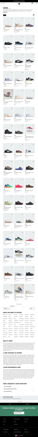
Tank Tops (26, 330)
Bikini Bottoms (4, 320)
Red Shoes (21, 334)
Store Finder (16, 424)
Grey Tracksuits (16, 324)
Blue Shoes (5, 334)
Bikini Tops (5, 322)
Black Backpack (5, 326)
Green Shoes (16, 320)
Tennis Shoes (27, 332)
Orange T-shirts (21, 316)
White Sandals (31, 322)
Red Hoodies (21, 332)
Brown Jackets (10, 316)
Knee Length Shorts (27, 314)
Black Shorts (5, 328)
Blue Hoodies (5, 332)
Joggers (15, 332)
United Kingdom (20, 435)
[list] (17, 15)
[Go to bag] (36, 3)
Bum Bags (10, 318)
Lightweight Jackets (16, 336)
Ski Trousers (27, 322)
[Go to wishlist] (4, 3)
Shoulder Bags (26, 316)
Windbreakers (32, 326)
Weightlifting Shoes (32, 314)
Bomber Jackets (4, 336)
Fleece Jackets (10, 326)
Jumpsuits (16, 334)
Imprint (15, 421)
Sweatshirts (27, 326)
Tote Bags (26, 334)
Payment (25, 421)
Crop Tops (10, 324)
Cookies (25, 429)
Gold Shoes (10, 328)
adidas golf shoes (12, 358)
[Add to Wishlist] (12, 19)
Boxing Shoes (10, 314)
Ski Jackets (27, 320)
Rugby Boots (21, 336)
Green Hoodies (15, 318)
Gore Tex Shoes (15, 314)
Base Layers (5, 314)
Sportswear (21, 320)
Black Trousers (4, 330)
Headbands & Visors (16, 326)
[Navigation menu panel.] (1, 3)
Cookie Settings (5, 429)
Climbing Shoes (10, 320)
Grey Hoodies (16, 322)
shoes (7, 344)
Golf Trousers (10, 336)
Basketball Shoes (5, 316)
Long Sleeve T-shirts (21, 314)
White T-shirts (31, 324)
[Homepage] (19, 4)
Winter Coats (11, 322)
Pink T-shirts (21, 328)
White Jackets (31, 316)
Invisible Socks (15, 330)
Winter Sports (31, 330)
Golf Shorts (10, 334)
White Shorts (32, 320)
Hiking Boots (16, 328)
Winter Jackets (31, 328)
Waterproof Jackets (27, 336)
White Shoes (32, 318)
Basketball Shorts (5, 318)
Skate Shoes (27, 318)
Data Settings (16, 429)
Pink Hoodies (21, 324)
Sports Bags (21, 318)
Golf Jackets (11, 330)
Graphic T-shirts (16, 316)
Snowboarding (27, 324)
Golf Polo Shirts (10, 332)
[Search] (34, 3)
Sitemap (4, 421)
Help (4, 424)
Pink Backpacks (21, 322)
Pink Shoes (21, 326)
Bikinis (4, 324)
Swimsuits (26, 328)
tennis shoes (7, 349)
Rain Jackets (21, 330)
